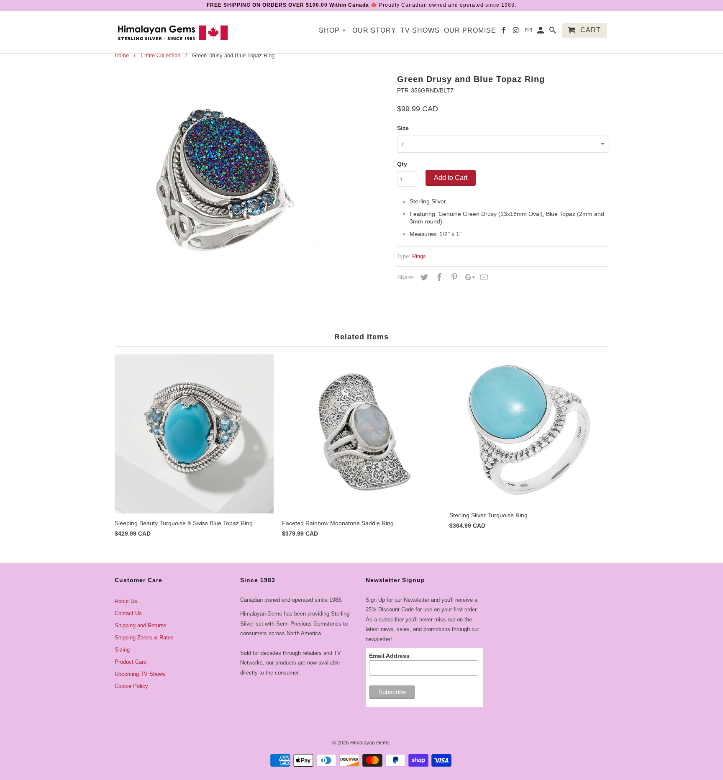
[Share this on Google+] (467, 277)
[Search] (553, 32)
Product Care (130, 662)
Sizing (122, 650)
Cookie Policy (131, 686)
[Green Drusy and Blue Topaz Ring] (224, 180)
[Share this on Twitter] (423, 277)
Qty (402, 164)
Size (403, 128)
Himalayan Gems (370, 743)
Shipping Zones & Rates (144, 637)
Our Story (374, 30)
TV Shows (420, 30)
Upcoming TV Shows (140, 674)
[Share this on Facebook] (438, 277)
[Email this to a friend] (483, 277)
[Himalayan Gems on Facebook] (504, 32)
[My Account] (541, 32)
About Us (126, 601)
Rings (419, 256)
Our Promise (470, 30)
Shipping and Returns (141, 625)
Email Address (389, 655)
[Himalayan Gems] (173, 32)
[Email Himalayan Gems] (529, 32)
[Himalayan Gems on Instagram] (516, 32)
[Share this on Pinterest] (453, 277)
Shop (332, 30)
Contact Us (128, 613)
